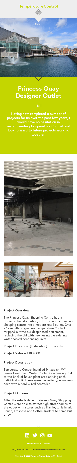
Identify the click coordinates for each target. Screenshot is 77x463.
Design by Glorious (38, 456)
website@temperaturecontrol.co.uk (50, 449)
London (46, 443)
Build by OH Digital (54, 456)
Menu (38, 23)
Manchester (33, 443)
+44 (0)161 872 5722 (20, 449)
